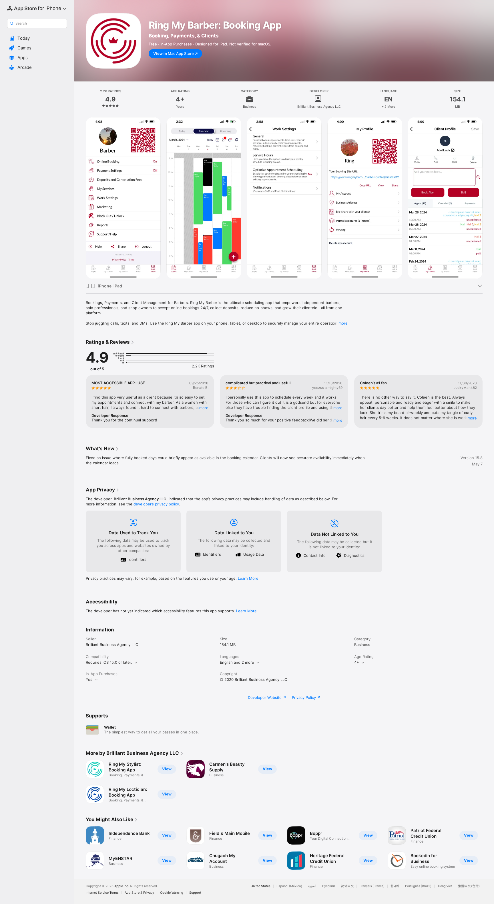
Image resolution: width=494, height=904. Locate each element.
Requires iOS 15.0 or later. (109, 662)
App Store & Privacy (139, 892)
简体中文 (347, 886)
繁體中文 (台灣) (469, 886)
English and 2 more (237, 662)
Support (195, 892)
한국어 (395, 886)
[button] (37, 38)
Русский (328, 886)
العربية (312, 886)
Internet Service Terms (102, 892)
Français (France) (372, 886)
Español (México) (289, 886)
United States (260, 886)
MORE (203, 407)
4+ (356, 662)
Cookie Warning (171, 892)
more (343, 323)
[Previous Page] (80, 198)
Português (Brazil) (418, 886)
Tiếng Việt (444, 886)
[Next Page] (488, 198)
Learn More (248, 578)
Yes (89, 679)
